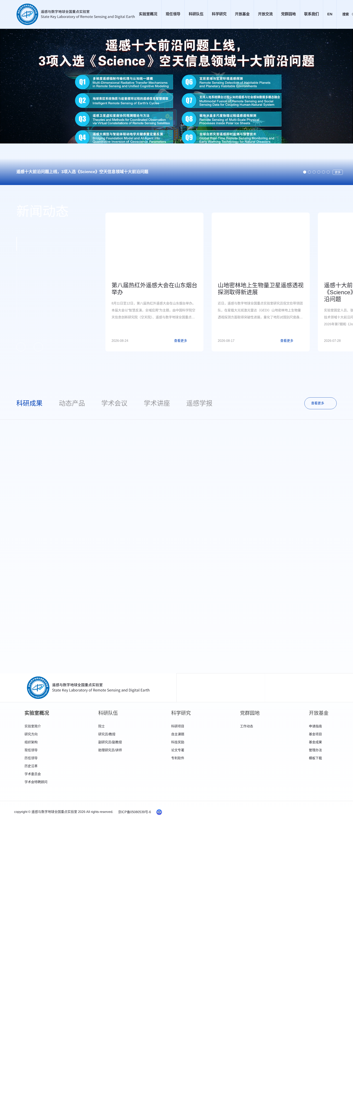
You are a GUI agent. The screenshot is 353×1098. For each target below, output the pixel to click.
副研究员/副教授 (110, 742)
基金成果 (315, 742)
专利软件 (177, 758)
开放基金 (242, 14)
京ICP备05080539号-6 (135, 812)
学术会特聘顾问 (36, 782)
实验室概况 (148, 14)
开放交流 (265, 14)
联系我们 (311, 14)
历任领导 (31, 758)
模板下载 (315, 758)
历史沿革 (31, 766)
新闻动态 (42, 211)
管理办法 (315, 750)
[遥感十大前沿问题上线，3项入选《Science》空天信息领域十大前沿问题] (176, 107)
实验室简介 (33, 726)
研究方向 (31, 734)
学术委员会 (33, 774)
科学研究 (219, 14)
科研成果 (29, 403)
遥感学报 (199, 403)
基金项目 (315, 734)
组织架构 (31, 742)
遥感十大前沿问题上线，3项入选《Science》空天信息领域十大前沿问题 (82, 171)
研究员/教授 (106, 734)
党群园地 (288, 14)
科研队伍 (196, 14)
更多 (338, 172)
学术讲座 (157, 403)
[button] (304, 172)
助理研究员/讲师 (110, 750)
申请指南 (315, 726)
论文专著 (177, 750)
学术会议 (114, 403)
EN (329, 14)
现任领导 (173, 14)
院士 (101, 726)
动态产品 (72, 403)
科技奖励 (177, 742)
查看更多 (317, 403)
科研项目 (177, 726)
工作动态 (246, 726)
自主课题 (177, 734)
